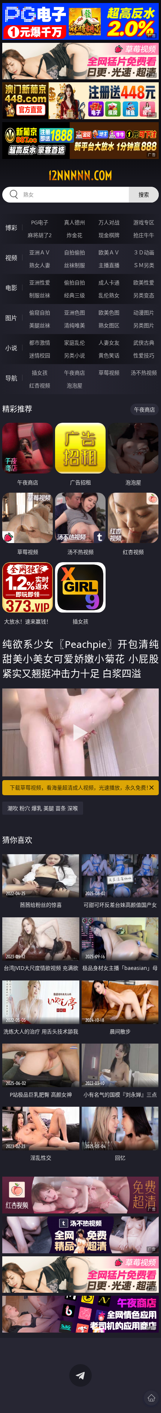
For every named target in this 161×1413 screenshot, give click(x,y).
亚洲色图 (74, 312)
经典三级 (74, 295)
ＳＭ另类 (143, 265)
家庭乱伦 (74, 342)
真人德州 (74, 222)
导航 (11, 378)
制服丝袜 (39, 295)
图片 (11, 318)
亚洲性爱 (39, 282)
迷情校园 (39, 355)
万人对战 (108, 222)
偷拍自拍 (74, 282)
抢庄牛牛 (143, 235)
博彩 (11, 228)
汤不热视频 (144, 372)
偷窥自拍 (39, 312)
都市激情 (39, 342)
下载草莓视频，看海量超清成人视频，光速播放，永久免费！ (80, 787)
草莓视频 (108, 372)
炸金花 (74, 235)
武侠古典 (143, 342)
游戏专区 (143, 222)
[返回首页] (151, 1397)
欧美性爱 (143, 282)
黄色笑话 (108, 355)
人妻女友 (108, 342)
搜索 (144, 194)
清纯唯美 (74, 325)
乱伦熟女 (108, 295)
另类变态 (143, 295)
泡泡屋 (74, 385)
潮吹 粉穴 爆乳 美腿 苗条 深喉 (42, 808)
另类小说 (74, 355)
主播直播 (108, 265)
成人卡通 (108, 282)
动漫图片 (143, 312)
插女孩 (40, 372)
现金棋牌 (108, 235)
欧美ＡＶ (108, 252)
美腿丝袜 (39, 325)
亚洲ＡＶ (39, 252)
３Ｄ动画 (143, 252)
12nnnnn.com (80, 175)
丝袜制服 (74, 265)
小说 (11, 348)
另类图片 (143, 325)
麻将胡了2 (40, 235)
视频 (11, 258)
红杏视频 (39, 385)
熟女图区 (108, 325)
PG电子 (39, 222)
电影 (11, 288)
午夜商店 (74, 372)
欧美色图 (108, 312)
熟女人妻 (39, 265)
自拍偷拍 (74, 252)
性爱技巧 (143, 355)
